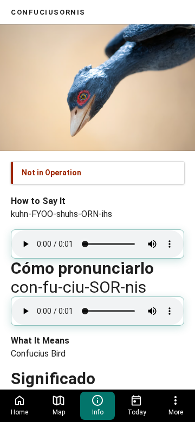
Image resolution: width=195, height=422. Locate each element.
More (175, 412)
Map (59, 412)
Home (19, 412)
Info (97, 412)
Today (136, 412)
